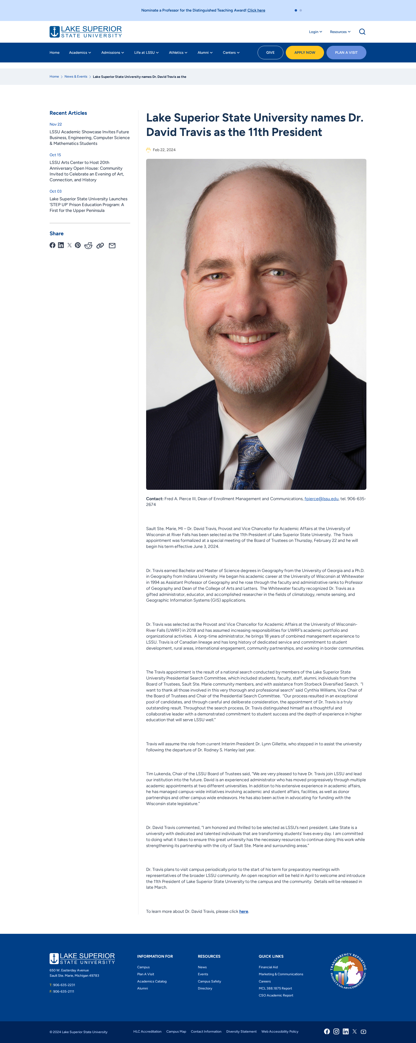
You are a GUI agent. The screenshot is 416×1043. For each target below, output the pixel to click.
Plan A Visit (346, 52)
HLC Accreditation (147, 1032)
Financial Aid (268, 967)
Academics (78, 52)
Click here (256, 10)
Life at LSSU (144, 52)
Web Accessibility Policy (280, 1032)
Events (203, 974)
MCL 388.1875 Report (275, 988)
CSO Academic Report (276, 995)
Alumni (203, 52)
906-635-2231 (62, 985)
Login (313, 32)
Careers (265, 981)
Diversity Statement (241, 1032)
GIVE (270, 52)
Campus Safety (209, 981)
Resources (338, 32)
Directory (205, 988)
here (243, 911)
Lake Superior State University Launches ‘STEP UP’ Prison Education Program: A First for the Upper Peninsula (88, 204)
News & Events (76, 76)
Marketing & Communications (281, 974)
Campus (143, 967)
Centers (229, 52)
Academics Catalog (152, 981)
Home (54, 52)
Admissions (110, 52)
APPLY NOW (304, 52)
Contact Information (206, 1032)
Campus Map (176, 1032)
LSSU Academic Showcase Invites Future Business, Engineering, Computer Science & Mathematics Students (90, 137)
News (202, 967)
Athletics (176, 52)
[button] (296, 10)
